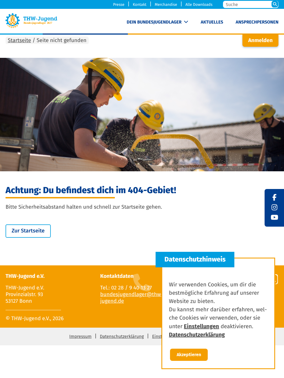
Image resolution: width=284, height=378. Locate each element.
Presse (119, 4)
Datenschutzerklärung (122, 336)
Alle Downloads (198, 4)
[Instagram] (274, 208)
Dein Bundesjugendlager (154, 22)
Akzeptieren (189, 354)
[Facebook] (274, 198)
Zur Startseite (28, 231)
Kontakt (139, 4)
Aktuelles (212, 22)
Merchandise (166, 4)
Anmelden (260, 40)
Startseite (19, 40)
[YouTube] (274, 218)
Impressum (80, 336)
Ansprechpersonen (257, 22)
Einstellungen (201, 326)
